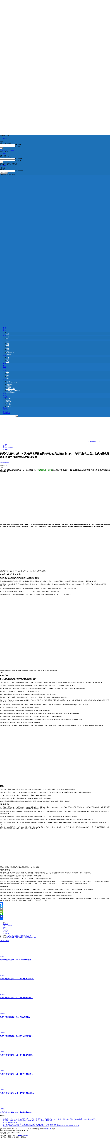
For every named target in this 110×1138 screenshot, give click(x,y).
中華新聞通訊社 (40, 470)
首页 (4, 327)
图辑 (4, 393)
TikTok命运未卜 (10, 392)
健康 (7, 375)
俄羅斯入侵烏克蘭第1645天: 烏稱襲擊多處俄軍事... (17, 979)
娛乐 (4, 368)
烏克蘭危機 (6, 933)
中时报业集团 (48, 1129)
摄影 (7, 349)
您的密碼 (17, 146)
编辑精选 (8, 401)
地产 (7, 360)
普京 (4, 928)
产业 (7, 357)
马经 (7, 362)
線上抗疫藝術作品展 (11, 382)
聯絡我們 (5, 409)
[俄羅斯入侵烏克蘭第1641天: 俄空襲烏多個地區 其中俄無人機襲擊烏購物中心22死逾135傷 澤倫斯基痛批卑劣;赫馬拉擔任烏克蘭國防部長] (9, 1050)
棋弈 (7, 351)
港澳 (4, 335)
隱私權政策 (3, 153)
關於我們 (5, 411)
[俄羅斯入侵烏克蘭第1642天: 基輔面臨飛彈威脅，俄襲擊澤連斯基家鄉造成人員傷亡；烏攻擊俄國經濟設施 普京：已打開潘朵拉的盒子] (9, 1031)
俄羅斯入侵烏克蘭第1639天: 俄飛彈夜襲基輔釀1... (17, 1093)
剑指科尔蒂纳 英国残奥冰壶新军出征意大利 (18, 936)
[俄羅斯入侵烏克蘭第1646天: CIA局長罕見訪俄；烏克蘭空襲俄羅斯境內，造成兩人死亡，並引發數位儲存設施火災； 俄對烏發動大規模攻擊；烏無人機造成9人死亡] (9, 955)
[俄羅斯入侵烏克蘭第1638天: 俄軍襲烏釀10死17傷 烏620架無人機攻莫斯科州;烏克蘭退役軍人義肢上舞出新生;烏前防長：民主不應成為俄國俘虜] (9, 1107)
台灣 (7, 334)
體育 (4, 367)
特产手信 (8, 403)
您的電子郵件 (19, 158)
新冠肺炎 (8, 381)
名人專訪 (8, 398)
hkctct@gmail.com (23, 1135)
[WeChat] (55, 911)
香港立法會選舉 (10, 389)
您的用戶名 (18, 145)
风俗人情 (8, 404)
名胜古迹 (8, 406)
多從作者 (7, 941)
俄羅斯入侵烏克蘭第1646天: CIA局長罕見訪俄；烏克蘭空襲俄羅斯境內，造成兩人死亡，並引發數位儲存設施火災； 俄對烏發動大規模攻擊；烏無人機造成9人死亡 (49, 1119)
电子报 (5, 408)
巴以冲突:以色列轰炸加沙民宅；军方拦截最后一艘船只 (22, 937)
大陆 (7, 332)
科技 (4, 363)
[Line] (55, 914)
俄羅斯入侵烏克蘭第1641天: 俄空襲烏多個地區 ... (16, 1055)
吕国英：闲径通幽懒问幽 (10, 1122)
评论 (4, 365)
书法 (7, 348)
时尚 (7, 376)
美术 (7, 345)
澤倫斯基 (5, 930)
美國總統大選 (10, 387)
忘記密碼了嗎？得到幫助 (7, 150)
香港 (7, 337)
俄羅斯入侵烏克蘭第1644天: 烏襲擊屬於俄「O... (16, 998)
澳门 (7, 338)
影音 (4, 395)
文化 (4, 340)
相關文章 (2, 941)
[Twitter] (55, 906)
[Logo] (55, 214)
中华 (7, 342)
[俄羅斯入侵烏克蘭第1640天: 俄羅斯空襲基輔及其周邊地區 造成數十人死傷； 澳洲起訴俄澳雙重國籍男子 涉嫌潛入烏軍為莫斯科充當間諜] (9, 1069)
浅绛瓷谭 (8, 354)
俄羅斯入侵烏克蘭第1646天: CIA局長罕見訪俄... (16, 960)
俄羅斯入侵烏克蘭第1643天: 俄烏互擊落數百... (15, 1017)
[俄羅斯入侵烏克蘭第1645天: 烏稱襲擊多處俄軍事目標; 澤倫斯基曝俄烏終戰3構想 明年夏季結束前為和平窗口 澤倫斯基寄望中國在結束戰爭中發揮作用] (9, 974)
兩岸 (4, 331)
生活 (4, 370)
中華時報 (49, 470)
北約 (4, 927)
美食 (7, 372)
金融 (7, 359)
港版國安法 (9, 384)
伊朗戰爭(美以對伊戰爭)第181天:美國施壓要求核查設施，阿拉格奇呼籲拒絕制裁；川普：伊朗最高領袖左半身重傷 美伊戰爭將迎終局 (41, 1126)
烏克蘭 (5, 931)
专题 (4, 379)
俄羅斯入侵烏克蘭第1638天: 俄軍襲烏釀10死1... (16, 1112)
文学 (7, 346)
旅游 (7, 373)
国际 (4, 329)
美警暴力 (8, 386)
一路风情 (5, 397)
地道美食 (8, 400)
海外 (7, 343)
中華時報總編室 (4, 462)
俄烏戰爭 (5, 924)
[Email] (55, 909)
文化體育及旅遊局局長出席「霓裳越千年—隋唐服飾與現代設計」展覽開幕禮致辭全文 (27, 1120)
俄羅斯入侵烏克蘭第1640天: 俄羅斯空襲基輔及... (16, 1074)
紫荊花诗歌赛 (10, 352)
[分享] (55, 919)
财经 (4, 355)
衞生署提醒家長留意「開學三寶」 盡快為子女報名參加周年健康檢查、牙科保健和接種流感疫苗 (31, 1124)
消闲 (7, 378)
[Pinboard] (55, 916)
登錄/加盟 (5, 138)
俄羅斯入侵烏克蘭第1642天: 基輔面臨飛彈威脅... (16, 1036)
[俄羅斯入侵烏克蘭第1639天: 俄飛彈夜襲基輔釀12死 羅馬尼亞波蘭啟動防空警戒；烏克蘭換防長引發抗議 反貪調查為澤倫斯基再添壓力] (9, 1088)
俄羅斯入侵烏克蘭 (8, 447)
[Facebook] (55, 903)
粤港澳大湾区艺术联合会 (13, 390)
